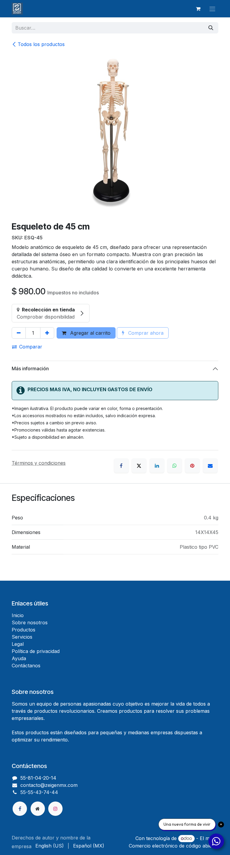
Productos (23, 630)
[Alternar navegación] (212, 8)
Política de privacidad (36, 651)
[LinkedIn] (157, 465)
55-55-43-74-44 (39, 792)
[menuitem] (49, 845)
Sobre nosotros (30, 622)
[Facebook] (121, 465)
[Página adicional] (38, 809)
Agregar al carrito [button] (90, 333)
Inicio (18, 615)
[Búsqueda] (210, 27)
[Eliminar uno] (19, 333)
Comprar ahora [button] (145, 333)
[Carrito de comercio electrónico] (198, 9)
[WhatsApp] (174, 465)
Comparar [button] (30, 347)
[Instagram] (55, 809)
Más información (30, 368)
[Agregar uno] (47, 333)
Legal (18, 644)
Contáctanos (26, 666)
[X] (139, 465)
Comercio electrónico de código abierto (173, 846)
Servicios (22, 637)
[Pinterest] (192, 465)
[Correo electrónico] (210, 465)
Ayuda (19, 658)
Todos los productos (41, 44)
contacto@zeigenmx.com (49, 785)
